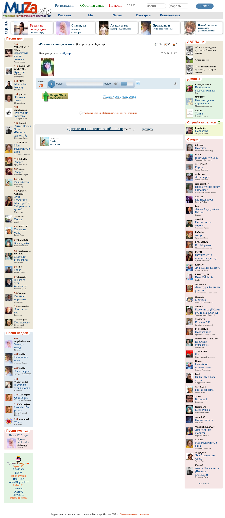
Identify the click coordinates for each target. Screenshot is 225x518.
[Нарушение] (175, 83)
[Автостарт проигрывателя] (138, 83)
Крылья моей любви (23, 440)
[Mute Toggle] (116, 84)
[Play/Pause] (51, 84)
